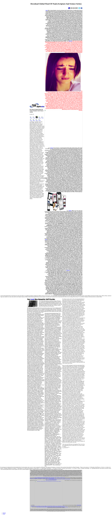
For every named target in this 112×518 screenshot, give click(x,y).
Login (47, 10)
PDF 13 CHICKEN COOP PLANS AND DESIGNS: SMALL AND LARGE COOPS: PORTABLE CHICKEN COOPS (50, 477)
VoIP (46, 239)
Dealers (70, 210)
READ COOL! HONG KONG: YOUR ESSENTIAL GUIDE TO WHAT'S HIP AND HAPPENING (42, 478)
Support (51, 147)
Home (4, 513)
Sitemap (4, 512)
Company (68, 270)
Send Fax (70, 41)
